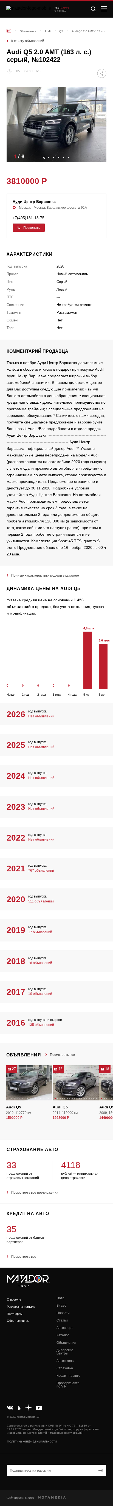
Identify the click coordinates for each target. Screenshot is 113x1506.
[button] (99, 156)
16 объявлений (40, 963)
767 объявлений (41, 870)
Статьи (62, 1320)
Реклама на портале (21, 1306)
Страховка (64, 1368)
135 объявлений (41, 1025)
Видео (61, 1305)
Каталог (62, 1335)
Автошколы (65, 1360)
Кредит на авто (68, 1375)
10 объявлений (40, 994)
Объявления (66, 1342)
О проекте (14, 1299)
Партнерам (14, 1313)
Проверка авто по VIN (68, 1384)
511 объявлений (41, 901)
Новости (63, 1313)
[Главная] (9, 30)
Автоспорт (64, 1327)
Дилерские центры (64, 1351)
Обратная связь (18, 1320)
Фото (60, 1298)
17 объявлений (40, 932)
